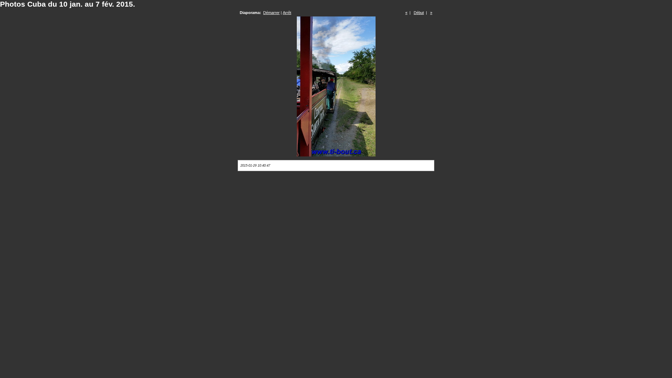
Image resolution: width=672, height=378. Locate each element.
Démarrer (271, 12)
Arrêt (287, 12)
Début (419, 12)
